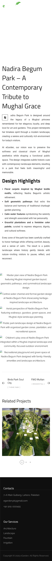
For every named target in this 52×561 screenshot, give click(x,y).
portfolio (22, 34)
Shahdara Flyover (26, 428)
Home (9, 34)
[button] (22, 462)
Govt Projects (38, 34)
